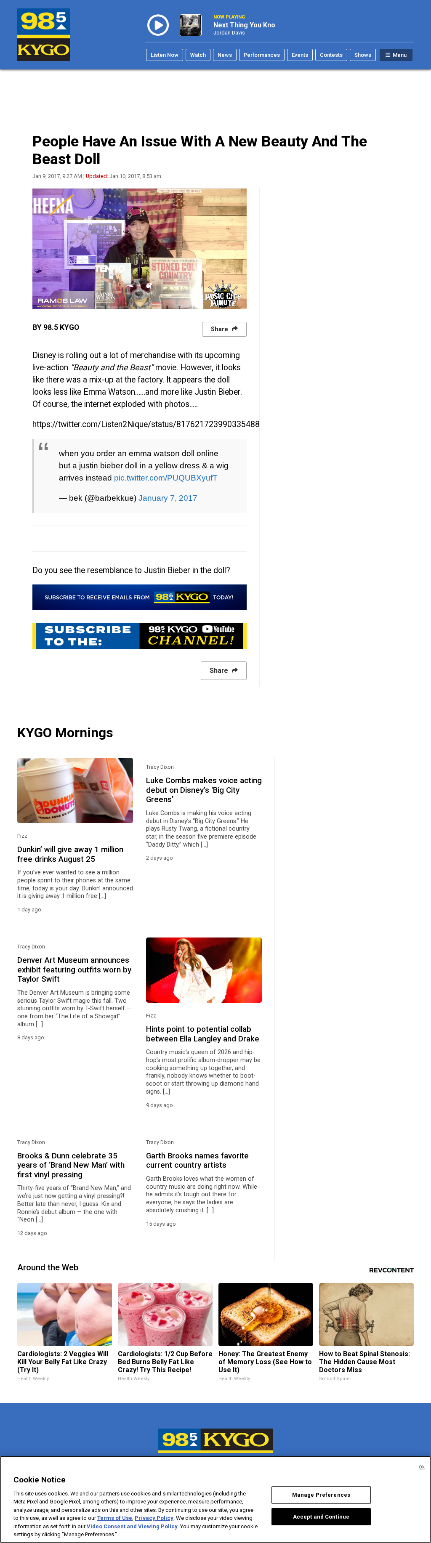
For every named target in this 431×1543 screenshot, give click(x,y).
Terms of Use (114, 1518)
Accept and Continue (321, 1516)
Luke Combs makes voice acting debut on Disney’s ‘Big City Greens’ (204, 790)
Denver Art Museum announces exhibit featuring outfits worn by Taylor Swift (74, 970)
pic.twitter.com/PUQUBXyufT (166, 477)
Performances (262, 55)
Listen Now (164, 55)
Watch (198, 55)
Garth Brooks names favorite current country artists (197, 1160)
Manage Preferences (321, 1495)
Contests (331, 55)
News (225, 55)
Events (300, 55)
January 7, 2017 (167, 497)
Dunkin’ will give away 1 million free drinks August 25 (70, 854)
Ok (422, 1467)
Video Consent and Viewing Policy (132, 1526)
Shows (362, 55)
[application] (139, 249)
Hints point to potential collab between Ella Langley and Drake (202, 1034)
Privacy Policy (154, 1518)
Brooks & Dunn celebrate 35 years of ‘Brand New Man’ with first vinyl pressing (71, 1165)
